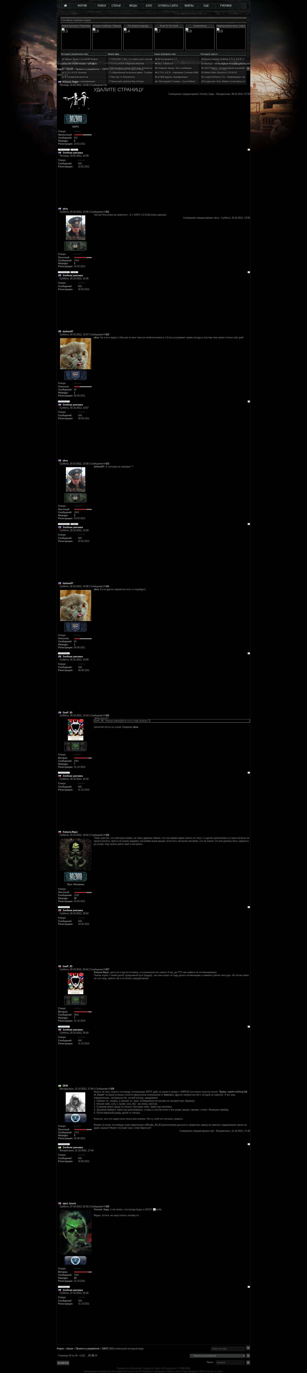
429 (107, 1206)
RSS (202, 1371)
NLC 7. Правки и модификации (79, 81)
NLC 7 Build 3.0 (165, 63)
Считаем (68, 68)
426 (107, 835)
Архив (69, 1348)
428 (112, 1088)
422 (107, 334)
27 (89, 1355)
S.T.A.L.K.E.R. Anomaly (75, 72)
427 (107, 969)
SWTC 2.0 (107, 69)
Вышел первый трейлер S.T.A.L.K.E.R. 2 (223, 59)
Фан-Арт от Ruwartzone (123, 77)
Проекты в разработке (87, 1348)
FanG (157, 1368)
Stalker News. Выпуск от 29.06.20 (220, 72)
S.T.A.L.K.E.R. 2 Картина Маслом (127, 63)
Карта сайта (174, 1371)
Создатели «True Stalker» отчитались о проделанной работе (234, 81)
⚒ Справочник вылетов (76, 77)
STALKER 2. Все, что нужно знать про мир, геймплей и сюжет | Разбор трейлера (151, 59)
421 (107, 211)
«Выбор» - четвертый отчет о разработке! (224, 63)
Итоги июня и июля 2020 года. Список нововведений (137, 68)
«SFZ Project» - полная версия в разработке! (226, 68)
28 (92, 1355)
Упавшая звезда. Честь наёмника (174, 68)
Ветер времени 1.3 (167, 59)
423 (107, 463)
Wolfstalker (135, 1368)
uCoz (220, 1371)
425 (107, 715)
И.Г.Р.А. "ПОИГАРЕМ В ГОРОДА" (80, 63)
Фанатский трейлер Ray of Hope (127, 81)
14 (75, 1278)
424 (107, 586)
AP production (169, 1368)
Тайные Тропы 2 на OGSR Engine (81, 59)
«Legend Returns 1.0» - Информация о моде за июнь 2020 (232, 77)
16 (75, 898)
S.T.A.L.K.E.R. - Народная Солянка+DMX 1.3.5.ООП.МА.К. (186, 72)
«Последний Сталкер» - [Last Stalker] (176, 81)
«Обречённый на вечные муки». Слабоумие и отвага (137, 72)
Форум (60, 69)
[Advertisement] (172, 182)
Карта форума (190, 1371)
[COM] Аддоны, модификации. (172, 77)
